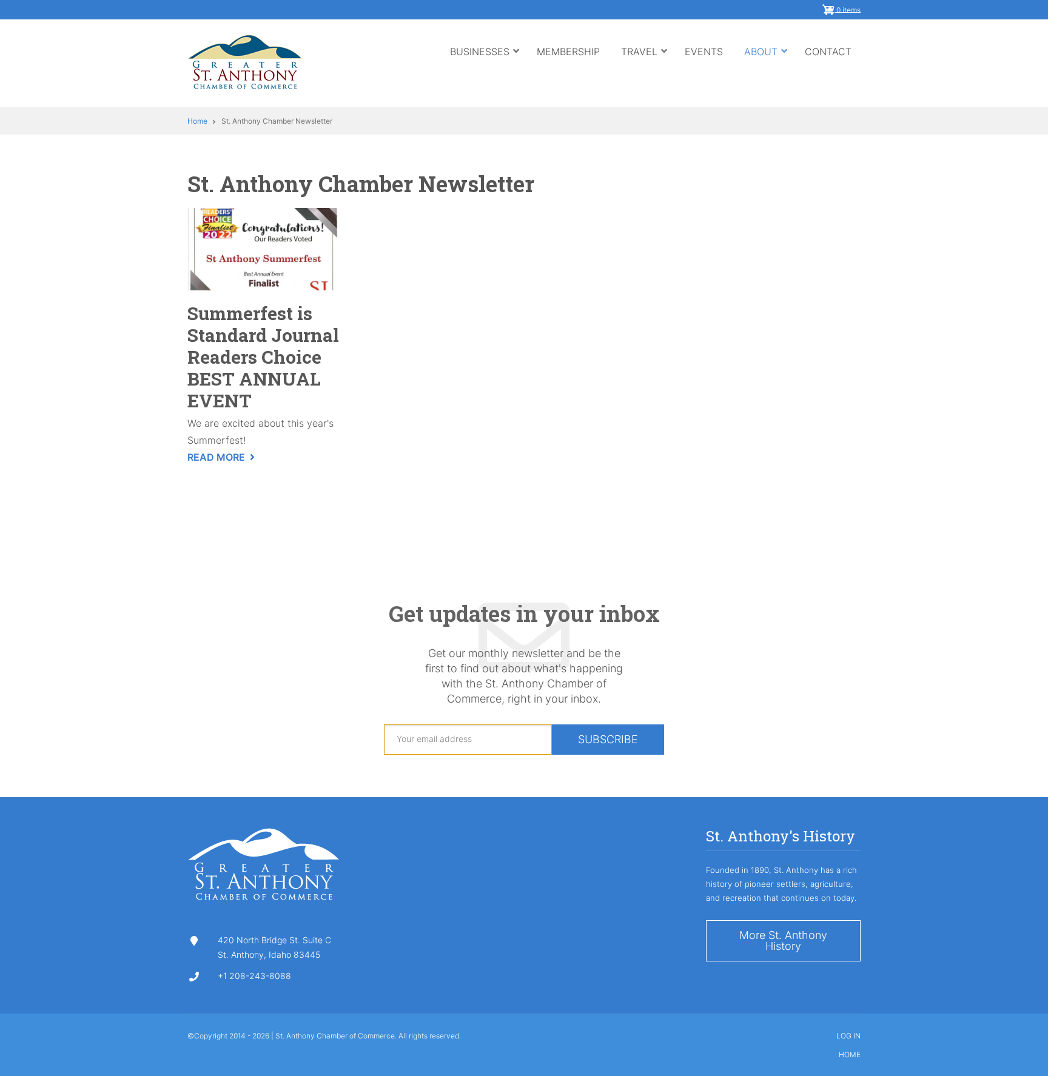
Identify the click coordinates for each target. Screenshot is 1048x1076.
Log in (848, 1036)
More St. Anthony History (783, 940)
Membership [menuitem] (568, 51)
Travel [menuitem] (644, 63)
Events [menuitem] (704, 51)
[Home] (244, 61)
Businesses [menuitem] (485, 63)
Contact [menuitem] (828, 51)
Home (850, 1054)
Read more (221, 458)
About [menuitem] (766, 63)
